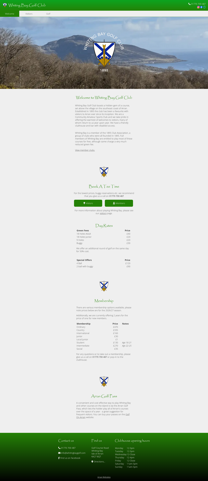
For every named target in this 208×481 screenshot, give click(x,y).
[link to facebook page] (201, 7)
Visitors (28, 13)
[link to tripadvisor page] (204, 7)
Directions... (99, 461)
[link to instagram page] (198, 7)
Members (120, 203)
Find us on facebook (70, 457)
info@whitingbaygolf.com (72, 452)
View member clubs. (85, 150)
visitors (103, 213)
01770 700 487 (67, 447)
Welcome (9, 13)
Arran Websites (104, 477)
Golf (48, 13)
